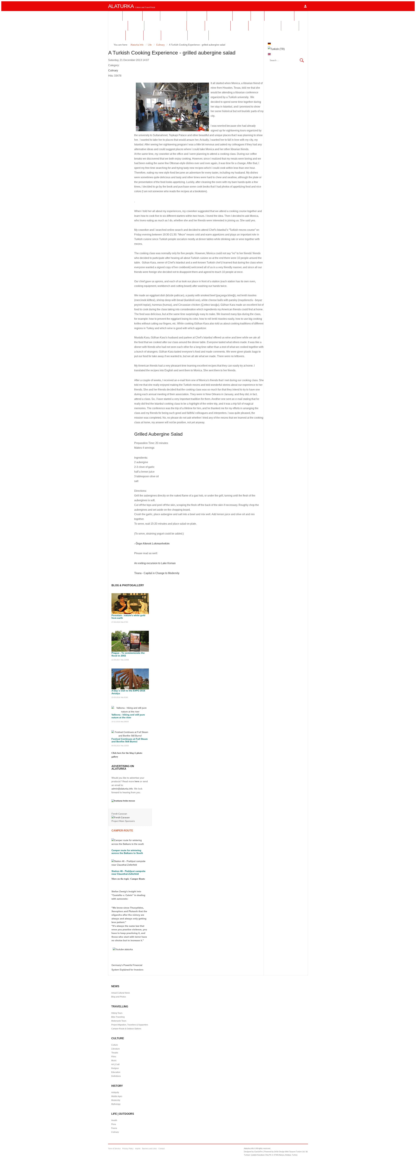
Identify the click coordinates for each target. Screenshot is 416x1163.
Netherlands (173, 15)
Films (113, 1057)
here (137, 781)
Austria (241, 15)
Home (115, 15)
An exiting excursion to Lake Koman (155, 563)
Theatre (114, 1053)
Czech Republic (279, 15)
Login (305, 6)
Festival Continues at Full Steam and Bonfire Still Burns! (129, 740)
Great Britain (174, 35)
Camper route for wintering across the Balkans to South (127, 851)
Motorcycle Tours (118, 1021)
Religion (115, 1068)
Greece (290, 25)
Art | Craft (115, 1064)
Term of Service (114, 1149)
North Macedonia (265, 25)
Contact (161, 1149)
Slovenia (117, 25)
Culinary (113, 70)
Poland (152, 35)
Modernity (115, 1100)
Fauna (114, 1128)
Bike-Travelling (118, 1017)
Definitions (116, 1076)
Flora (113, 1124)
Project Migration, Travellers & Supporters (129, 1025)
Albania (239, 25)
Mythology (115, 1104)
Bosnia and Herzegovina (165, 25)
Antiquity (115, 1092)
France (151, 15)
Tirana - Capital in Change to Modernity (156, 573)
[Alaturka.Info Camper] (122, 949)
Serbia (136, 25)
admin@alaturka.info (122, 788)
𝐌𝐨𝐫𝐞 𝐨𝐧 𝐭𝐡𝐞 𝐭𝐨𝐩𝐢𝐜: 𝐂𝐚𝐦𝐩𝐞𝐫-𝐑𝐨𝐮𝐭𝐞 (128, 878)
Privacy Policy (127, 1149)
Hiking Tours (116, 1013)
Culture (114, 1045)
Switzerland (219, 15)
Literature (115, 1049)
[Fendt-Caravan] (120, 817)
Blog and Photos (118, 997)
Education (115, 1072)
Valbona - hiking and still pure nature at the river (128, 716)
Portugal (198, 35)
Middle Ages (116, 1096)
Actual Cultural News (120, 993)
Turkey (116, 35)
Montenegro (217, 25)
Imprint (137, 1149)
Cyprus (134, 35)
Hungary (196, 15)
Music (114, 1060)
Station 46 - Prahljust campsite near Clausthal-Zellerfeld (128, 872)
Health (114, 1120)
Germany (132, 15)
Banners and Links (149, 1149)
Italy (257, 15)
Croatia (196, 25)
